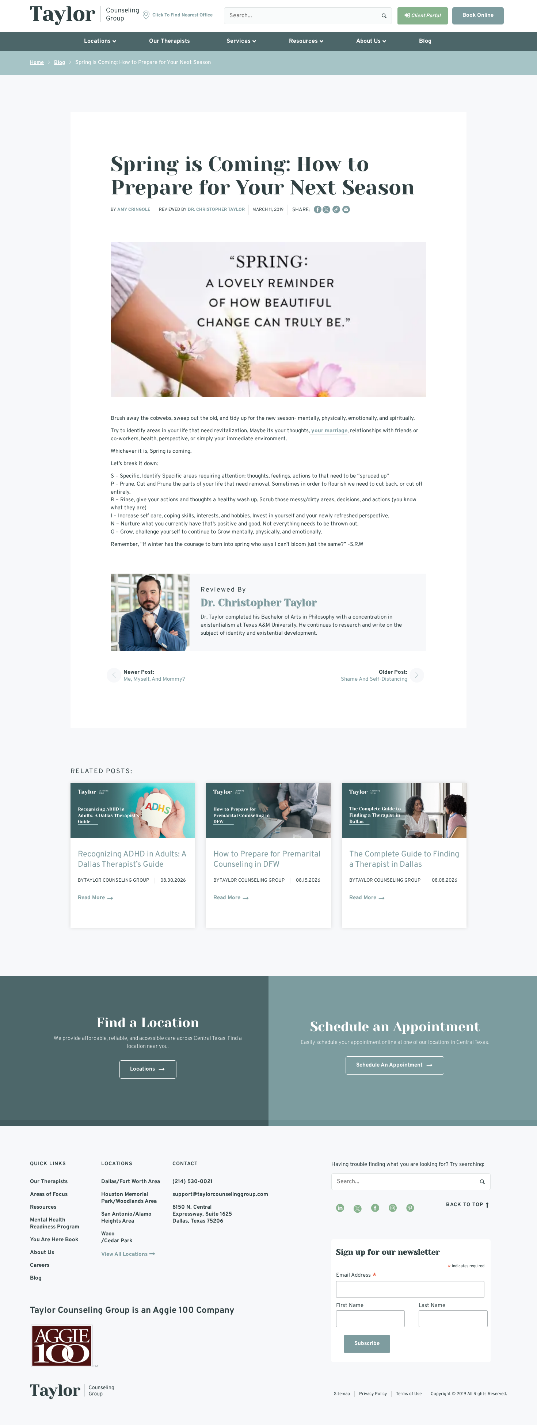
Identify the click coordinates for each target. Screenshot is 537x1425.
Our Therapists (49, 1181)
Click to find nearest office (182, 15)
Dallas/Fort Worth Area (130, 1181)
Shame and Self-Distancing (374, 679)
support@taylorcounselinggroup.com (202, 1194)
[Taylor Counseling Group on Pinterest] (410, 1208)
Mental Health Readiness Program (54, 1224)
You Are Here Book (54, 1239)
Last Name (432, 1305)
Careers (39, 1265)
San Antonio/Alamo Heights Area (126, 1218)
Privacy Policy (373, 1394)
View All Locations (124, 1254)
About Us (42, 1252)
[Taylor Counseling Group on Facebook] (375, 1208)
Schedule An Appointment (389, 1065)
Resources (43, 1207)
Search (384, 15)
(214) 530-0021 (192, 1181)
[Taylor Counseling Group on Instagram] (392, 1208)
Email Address (356, 1275)
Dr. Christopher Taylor (216, 210)
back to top (465, 1205)
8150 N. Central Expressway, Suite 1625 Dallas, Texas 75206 (202, 1214)
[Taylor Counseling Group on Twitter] (357, 1208)
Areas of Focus (49, 1194)
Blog (59, 63)
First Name (349, 1305)
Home (37, 63)
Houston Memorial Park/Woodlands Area (129, 1198)
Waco (108, 1234)
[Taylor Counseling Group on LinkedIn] (340, 1208)
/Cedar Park (116, 1241)
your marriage (328, 431)
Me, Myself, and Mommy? (154, 679)
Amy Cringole (134, 210)
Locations (142, 1069)
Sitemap (342, 1394)
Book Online (478, 15)
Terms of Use (409, 1394)
